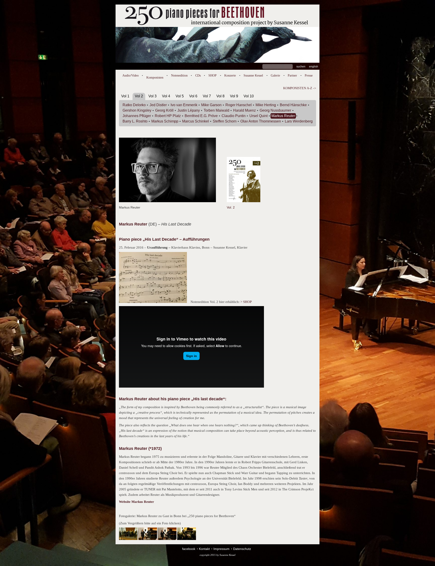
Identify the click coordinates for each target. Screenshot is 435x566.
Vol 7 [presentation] (207, 96)
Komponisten (154, 77)
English (313, 66)
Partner (292, 75)
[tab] (125, 97)
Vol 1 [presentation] (125, 96)
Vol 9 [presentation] (234, 96)
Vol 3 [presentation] (152, 96)
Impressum (221, 549)
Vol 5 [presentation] (180, 96)
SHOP (212, 75)
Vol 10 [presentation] (249, 96)
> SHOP (246, 302)
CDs (198, 75)
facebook (188, 549)
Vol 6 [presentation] (193, 96)
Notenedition (179, 75)
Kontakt (204, 549)
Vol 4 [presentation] (166, 96)
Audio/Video (130, 75)
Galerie (275, 75)
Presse (309, 75)
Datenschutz (242, 549)
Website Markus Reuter (136, 502)
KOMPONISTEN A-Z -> (299, 88)
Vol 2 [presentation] (139, 96)
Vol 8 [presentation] (220, 96)
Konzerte (230, 75)
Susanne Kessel (253, 75)
